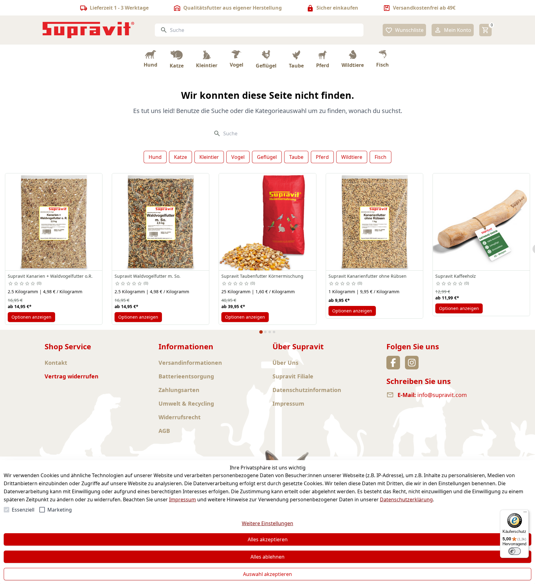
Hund (155, 157)
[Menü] (525, 513)
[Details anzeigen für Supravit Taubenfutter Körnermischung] (267, 221)
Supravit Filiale (292, 376)
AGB (164, 430)
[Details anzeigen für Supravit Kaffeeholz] (481, 221)
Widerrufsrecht (180, 417)
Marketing (59, 509)
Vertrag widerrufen (71, 376)
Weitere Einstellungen (267, 523)
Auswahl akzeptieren (267, 574)
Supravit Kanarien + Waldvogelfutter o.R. (50, 276)
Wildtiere (351, 157)
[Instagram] (412, 362)
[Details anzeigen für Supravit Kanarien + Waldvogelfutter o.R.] (53, 221)
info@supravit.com (442, 395)
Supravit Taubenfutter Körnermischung (262, 276)
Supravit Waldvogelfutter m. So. (148, 276)
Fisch (380, 157)
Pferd (322, 157)
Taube (296, 157)
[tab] (261, 331)
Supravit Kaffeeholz (455, 276)
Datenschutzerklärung (406, 499)
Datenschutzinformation (306, 390)
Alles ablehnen (267, 556)
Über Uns (285, 362)
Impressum (182, 499)
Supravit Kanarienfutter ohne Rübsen (367, 276)
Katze (180, 157)
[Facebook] (393, 362)
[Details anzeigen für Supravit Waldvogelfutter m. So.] (160, 221)
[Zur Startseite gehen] (88, 30)
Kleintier (209, 157)
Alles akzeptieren (268, 539)
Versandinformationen (190, 362)
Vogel (238, 157)
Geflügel (267, 157)
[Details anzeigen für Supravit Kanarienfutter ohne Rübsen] (374, 221)
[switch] (514, 551)
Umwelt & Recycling (186, 403)
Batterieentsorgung (186, 376)
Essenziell (23, 509)
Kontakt (56, 362)
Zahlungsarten (179, 390)
